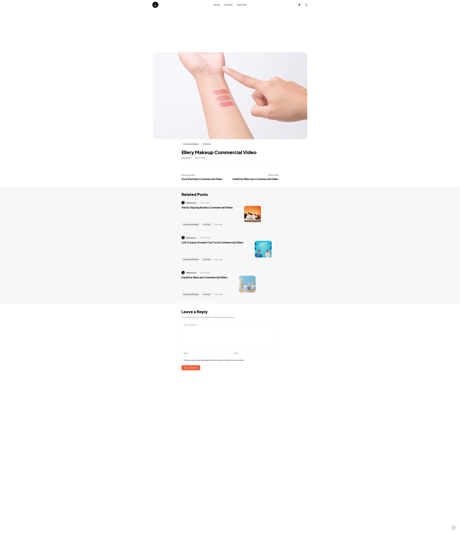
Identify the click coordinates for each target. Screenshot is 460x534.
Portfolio (207, 144)
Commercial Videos (191, 144)
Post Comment (191, 367)
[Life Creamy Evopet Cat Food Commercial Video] (260, 249)
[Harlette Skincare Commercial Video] (244, 284)
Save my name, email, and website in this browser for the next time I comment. (214, 360)
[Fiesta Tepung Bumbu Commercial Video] (249, 214)
